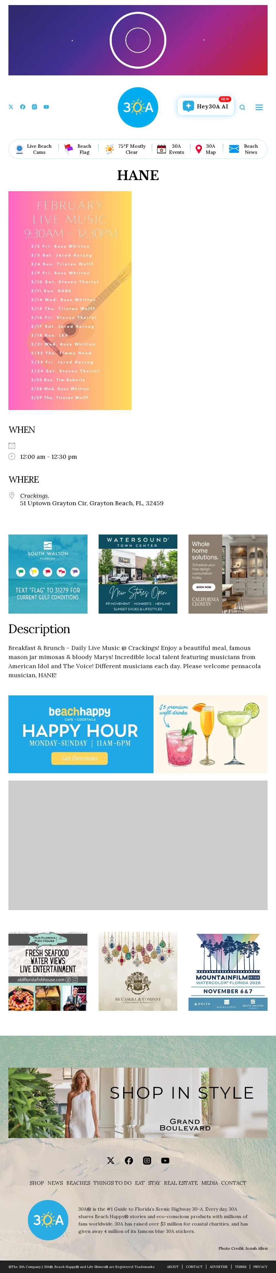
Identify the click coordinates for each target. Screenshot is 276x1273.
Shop (37, 1183)
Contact (233, 1183)
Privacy (260, 1267)
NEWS (55, 1183)
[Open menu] (259, 107)
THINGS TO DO (113, 1183)
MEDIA (209, 1183)
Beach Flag (84, 149)
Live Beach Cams (39, 149)
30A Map (211, 149)
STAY (154, 1183)
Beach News (251, 149)
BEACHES (78, 1183)
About (173, 1267)
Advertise (219, 1267)
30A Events (176, 149)
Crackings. (34, 496)
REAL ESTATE (181, 1183)
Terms (240, 1267)
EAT (140, 1183)
